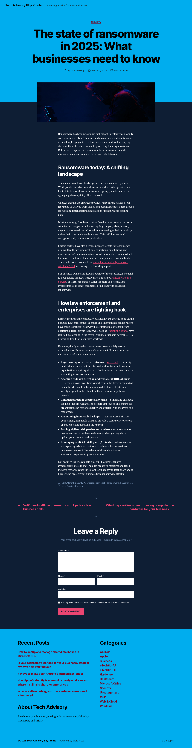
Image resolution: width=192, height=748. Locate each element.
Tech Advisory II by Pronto (23, 5)
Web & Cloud (108, 701)
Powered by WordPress (71, 740)
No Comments (121, 70)
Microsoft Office (110, 683)
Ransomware (113, 483)
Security (96, 22)
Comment (63, 550)
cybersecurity (93, 483)
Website (62, 589)
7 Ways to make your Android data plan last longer (50, 673)
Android (105, 652)
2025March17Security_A (73, 483)
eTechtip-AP (108, 665)
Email (100, 576)
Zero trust (112, 362)
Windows (106, 706)
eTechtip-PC (108, 670)
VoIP (103, 697)
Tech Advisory (78, 70)
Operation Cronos (117, 331)
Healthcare (107, 679)
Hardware (106, 674)
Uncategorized (109, 692)
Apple (104, 656)
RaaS (103, 483)
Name (61, 576)
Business (106, 661)
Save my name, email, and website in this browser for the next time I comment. (95, 602)
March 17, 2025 (99, 70)
